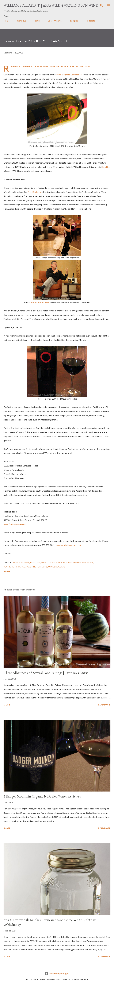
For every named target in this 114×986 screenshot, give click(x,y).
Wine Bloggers (56, 566)
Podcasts (90, 20)
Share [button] (7, 571)
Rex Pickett (10, 566)
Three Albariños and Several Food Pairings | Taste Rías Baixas (46, 672)
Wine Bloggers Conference (69, 74)
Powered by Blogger (58, 973)
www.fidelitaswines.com (15, 524)
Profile (37, 20)
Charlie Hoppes (20, 562)
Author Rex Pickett (40, 302)
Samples (74, 20)
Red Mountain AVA (83, 562)
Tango (22, 566)
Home (7, 20)
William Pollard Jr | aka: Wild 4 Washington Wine (51, 5)
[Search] (101, 5)
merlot (45, 562)
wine (44, 566)
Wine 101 (21, 20)
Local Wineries (55, 20)
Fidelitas (106, 167)
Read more (104, 704)
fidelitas (35, 562)
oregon (55, 562)
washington (33, 566)
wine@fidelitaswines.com (69, 545)
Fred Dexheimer (35, 192)
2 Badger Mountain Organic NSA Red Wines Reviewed (42, 796)
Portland (66, 562)
